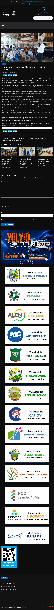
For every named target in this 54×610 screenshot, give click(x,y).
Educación (37, 24)
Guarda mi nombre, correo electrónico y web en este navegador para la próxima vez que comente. (27, 220)
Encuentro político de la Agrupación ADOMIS (40, 138)
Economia (29, 24)
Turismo (44, 24)
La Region (16, 24)
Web (2, 212)
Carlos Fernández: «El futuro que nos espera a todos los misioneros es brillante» (8, 161)
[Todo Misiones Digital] (2, 25)
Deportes (22, 24)
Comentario (4, 182)
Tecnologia (14, 27)
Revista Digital (28, 27)
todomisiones (14, 72)
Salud (20, 27)
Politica (7, 27)
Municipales (8, 24)
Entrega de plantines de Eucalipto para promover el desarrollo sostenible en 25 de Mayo (26, 161)
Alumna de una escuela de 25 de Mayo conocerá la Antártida (43, 160)
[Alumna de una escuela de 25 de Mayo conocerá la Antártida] (45, 148)
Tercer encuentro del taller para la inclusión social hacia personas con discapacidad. (13, 139)
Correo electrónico (6, 206)
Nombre (3, 200)
